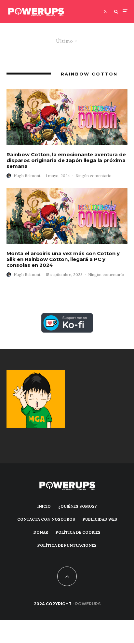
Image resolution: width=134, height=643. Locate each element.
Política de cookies (78, 532)
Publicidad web (100, 519)
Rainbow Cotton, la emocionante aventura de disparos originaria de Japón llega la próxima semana (66, 160)
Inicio (44, 506)
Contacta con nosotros (46, 519)
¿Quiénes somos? (77, 506)
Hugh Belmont (27, 175)
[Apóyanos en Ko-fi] (67, 317)
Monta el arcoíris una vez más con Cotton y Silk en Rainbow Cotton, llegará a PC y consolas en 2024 (63, 259)
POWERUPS (87, 603)
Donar (41, 532)
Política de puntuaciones (67, 545)
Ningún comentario (93, 175)
